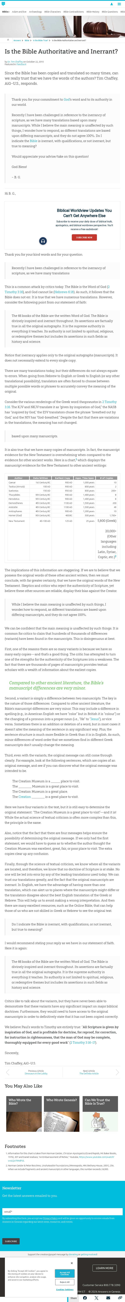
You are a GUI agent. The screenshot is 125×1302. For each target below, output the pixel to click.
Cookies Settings (64, 1289)
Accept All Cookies (65, 1273)
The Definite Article (89, 1073)
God (67, 99)
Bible (27, 40)
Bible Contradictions (74, 11)
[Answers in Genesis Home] (10, 4)
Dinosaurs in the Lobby (36, 1073)
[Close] (71, 1263)
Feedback (21, 64)
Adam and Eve (19, 11)
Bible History (93, 11)
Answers (17, 40)
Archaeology (35, 11)
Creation (25, 797)
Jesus (94, 719)
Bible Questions (110, 11)
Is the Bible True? (40, 40)
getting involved (89, 1254)
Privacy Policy (50, 1218)
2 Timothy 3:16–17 (82, 1042)
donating (73, 1254)
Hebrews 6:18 (64, 292)
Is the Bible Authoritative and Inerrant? (69, 40)
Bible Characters (53, 11)
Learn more (104, 1268)
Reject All (65, 1282)
